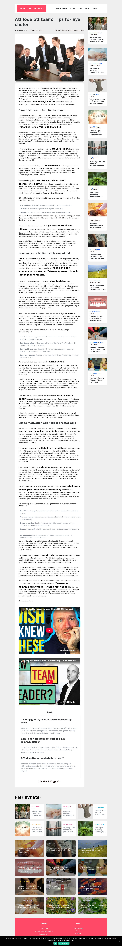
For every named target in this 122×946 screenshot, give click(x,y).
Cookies (80, 8)
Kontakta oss (91, 8)
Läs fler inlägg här (49, 781)
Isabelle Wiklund (95, 127)
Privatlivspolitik (64, 943)
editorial (58, 30)
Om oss (72, 8)
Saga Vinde (93, 34)
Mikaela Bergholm (37, 30)
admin (92, 96)
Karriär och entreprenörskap (73, 30)
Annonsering (61, 8)
